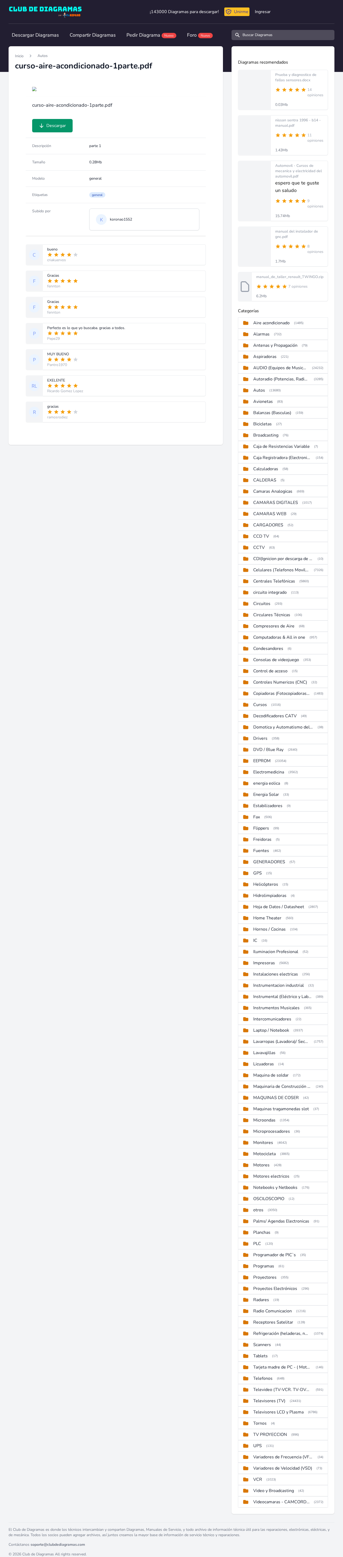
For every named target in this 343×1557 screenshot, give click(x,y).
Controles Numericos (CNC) (280, 682)
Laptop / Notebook (271, 1030)
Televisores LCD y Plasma (278, 1412)
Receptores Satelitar (273, 1322)
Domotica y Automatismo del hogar (283, 727)
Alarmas (261, 334)
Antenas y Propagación (275, 345)
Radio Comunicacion (272, 1311)
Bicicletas (262, 424)
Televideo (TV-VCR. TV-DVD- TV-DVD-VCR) (282, 1390)
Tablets (260, 1356)
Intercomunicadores (272, 1019)
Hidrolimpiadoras (269, 896)
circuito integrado (270, 592)
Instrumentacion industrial (278, 985)
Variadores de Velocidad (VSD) (282, 1468)
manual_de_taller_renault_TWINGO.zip (289, 276)
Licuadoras (263, 1064)
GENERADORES (269, 862)
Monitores (263, 1143)
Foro (198, 35)
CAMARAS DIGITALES (275, 503)
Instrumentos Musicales (276, 1008)
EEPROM (262, 761)
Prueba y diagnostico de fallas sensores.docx (295, 77)
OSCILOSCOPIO (268, 1199)
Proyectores (265, 1277)
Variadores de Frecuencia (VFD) (283, 1457)
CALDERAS (264, 480)
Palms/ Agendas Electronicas (281, 1221)
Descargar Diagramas (35, 35)
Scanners (262, 1345)
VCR (257, 1479)
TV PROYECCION (270, 1434)
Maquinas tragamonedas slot (281, 1109)
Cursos (260, 705)
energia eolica (266, 783)
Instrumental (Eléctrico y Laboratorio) (282, 997)
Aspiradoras (265, 357)
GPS (257, 873)
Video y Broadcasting (273, 1491)
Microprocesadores (271, 1131)
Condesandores (268, 649)
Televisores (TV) (269, 1401)
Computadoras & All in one (279, 637)
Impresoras (264, 963)
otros (258, 1210)
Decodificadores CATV (275, 716)
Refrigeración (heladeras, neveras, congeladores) (281, 1333)
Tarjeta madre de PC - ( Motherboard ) (282, 1367)
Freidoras (262, 839)
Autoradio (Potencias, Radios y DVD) (281, 379)
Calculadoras (265, 469)
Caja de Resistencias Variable (281, 446)
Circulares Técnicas (271, 615)
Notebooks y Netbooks (275, 1187)
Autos (43, 55)
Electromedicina (268, 772)
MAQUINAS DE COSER (276, 1098)
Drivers (260, 738)
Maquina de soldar (271, 1075)
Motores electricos (271, 1176)
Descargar (56, 126)
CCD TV (261, 536)
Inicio (19, 56)
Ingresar (263, 12)
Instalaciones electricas (275, 974)
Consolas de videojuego (276, 660)
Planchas (261, 1232)
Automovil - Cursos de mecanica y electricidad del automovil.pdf (298, 171)
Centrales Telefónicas (274, 581)
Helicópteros (265, 884)
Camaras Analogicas (272, 491)
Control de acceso (270, 671)
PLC (257, 1244)
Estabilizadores (267, 806)
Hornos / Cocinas (269, 929)
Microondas (264, 1120)
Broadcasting (265, 435)
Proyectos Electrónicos (275, 1289)
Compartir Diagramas (93, 35)
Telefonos (263, 1378)
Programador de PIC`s (274, 1255)
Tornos (260, 1423)
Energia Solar (266, 794)
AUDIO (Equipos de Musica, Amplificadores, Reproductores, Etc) (280, 368)
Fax (256, 817)
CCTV (259, 547)
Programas (263, 1266)
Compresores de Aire (273, 626)
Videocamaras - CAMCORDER (281, 1502)
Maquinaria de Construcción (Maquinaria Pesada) (282, 1086)
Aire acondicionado (271, 323)
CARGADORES (268, 525)
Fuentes (261, 851)
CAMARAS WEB (269, 514)
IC (255, 940)
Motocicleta (264, 1154)
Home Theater (267, 918)
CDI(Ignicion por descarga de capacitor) (283, 559)
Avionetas (263, 401)
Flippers (261, 828)
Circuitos (261, 604)
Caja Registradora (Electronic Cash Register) (282, 458)
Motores (261, 1165)
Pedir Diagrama (150, 35)
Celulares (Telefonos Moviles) (281, 570)
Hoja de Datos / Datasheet (278, 907)
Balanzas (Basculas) (272, 413)
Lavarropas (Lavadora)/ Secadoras (281, 1042)
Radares (261, 1300)
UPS (257, 1446)
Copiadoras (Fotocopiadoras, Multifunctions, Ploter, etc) (281, 693)
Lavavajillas (264, 1053)
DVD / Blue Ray (268, 750)
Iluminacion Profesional (275, 952)
